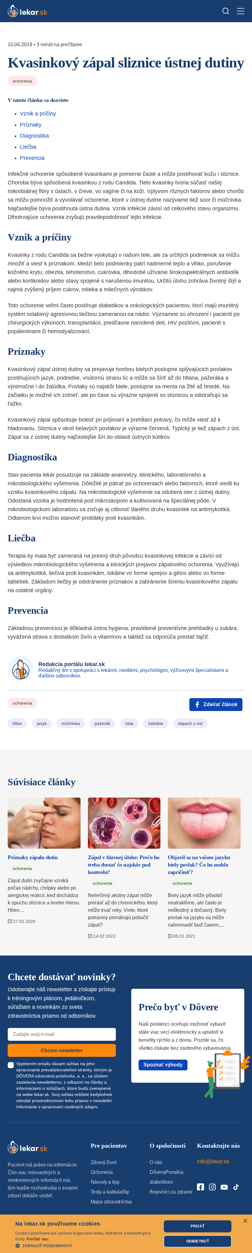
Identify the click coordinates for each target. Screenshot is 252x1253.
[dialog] (126, 1234)
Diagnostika (34, 136)
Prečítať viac (37, 1239)
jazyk (42, 723)
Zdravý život (103, 1162)
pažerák (102, 723)
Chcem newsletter (62, 1050)
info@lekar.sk (213, 1161)
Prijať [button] (197, 1226)
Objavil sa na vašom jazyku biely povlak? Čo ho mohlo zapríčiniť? (199, 864)
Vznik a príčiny (38, 114)
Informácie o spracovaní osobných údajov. (57, 1106)
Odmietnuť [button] (197, 1241)
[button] (86, 1245)
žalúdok (155, 723)
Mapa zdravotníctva (111, 1201)
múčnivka (70, 723)
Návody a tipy (105, 1182)
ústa (129, 723)
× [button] (245, 1221)
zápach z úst (190, 723)
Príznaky (30, 125)
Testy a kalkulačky (110, 1191)
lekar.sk (41, 1094)
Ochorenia (22, 81)
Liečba (28, 147)
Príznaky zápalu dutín (33, 857)
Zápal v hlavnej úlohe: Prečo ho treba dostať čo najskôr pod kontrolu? (123, 864)
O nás (156, 1162)
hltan (17, 723)
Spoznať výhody (163, 1064)
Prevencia (32, 158)
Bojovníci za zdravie (171, 1191)
